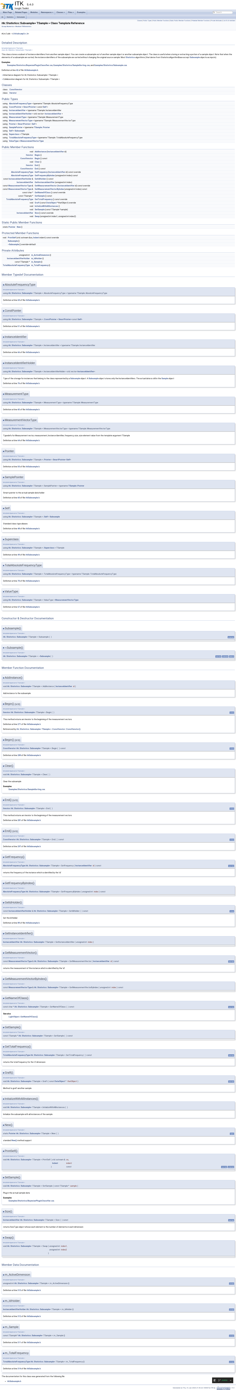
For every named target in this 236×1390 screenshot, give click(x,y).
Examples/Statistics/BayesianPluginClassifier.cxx (30, 65)
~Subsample (13, 244)
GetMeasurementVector (46, 186)
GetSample (40, 196)
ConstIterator (15, 89)
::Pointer (47, 460)
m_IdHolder (36, 258)
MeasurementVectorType (20, 120)
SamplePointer (16, 127)
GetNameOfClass (43, 192)
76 (19, 383)
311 (19, 1342)
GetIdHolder (40, 179)
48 (19, 528)
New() (14, 1140)
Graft (37, 203)
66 (19, 352)
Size (37, 213)
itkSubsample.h (20, 34)
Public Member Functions (161, 21)
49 (19, 555)
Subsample (21, 17)
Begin (37, 155)
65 (19, 409)
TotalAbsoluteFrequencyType (22, 138)
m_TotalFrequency (39, 265)
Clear (37, 162)
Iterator (13, 93)
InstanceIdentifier (17, 110)
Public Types (147, 21)
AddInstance (40, 152)
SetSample (40, 209)
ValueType (13, 141)
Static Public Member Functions (180, 21)
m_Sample (36, 262)
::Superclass (48, 548)
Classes (60, 12)
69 (19, 300)
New (19, 227)
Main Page (7, 12)
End (36, 165)
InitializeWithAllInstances (46, 206)
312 (19, 1316)
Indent (36, 238)
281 (19, 820)
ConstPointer (15, 107)
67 (19, 607)
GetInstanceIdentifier (44, 182)
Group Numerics (8, 26)
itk (2, 17)
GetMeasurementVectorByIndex (49, 189)
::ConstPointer (50, 319)
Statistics (10, 17)
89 (19, 923)
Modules (34, 12)
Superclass (14, 134)
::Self (45, 517)
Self (45, 107)
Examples (81, 12)
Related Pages (21, 12)
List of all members (229, 21)
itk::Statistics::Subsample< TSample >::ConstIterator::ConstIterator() (48, 729)
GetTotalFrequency (43, 199)
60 (19, 498)
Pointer (12, 124)
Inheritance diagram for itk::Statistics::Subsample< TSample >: (30, 75)
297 (19, 846)
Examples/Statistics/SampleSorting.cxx (71, 65)
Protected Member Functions (201, 21)
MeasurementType (17, 117)
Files (70, 12)
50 (19, 467)
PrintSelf (12, 238)
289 (19, 755)
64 (19, 440)
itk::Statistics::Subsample (20, 293)
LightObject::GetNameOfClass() (23, 1017)
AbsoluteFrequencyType (20, 103)
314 (19, 1369)
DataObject (51, 203)
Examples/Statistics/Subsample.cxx (110, 65)
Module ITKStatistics (23, 26)
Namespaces (46, 12)
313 (19, 1290)
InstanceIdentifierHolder (20, 114)
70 (19, 581)
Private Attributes (216, 21)
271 (19, 724)
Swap (37, 216)
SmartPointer (29, 107)
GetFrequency (41, 172)
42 (17, 70)
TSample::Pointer (42, 127)
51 (19, 326)
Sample (164, 378)
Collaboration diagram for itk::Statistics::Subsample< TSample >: (31, 79)
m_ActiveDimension (40, 255)
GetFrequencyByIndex (45, 175)
